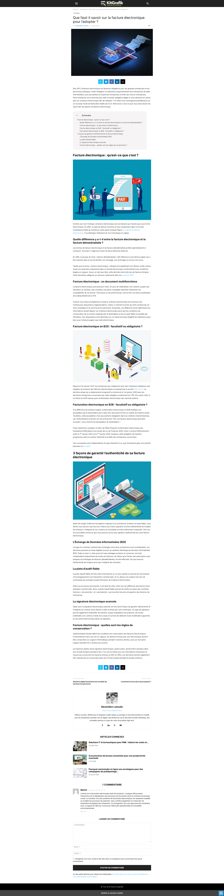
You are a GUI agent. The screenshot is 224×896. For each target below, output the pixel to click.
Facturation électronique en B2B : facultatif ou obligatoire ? (102, 131)
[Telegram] (106, 81)
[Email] (122, 81)
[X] (100, 81)
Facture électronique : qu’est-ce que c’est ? (93, 120)
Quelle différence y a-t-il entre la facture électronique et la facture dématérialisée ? (111, 122)
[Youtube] (120, 725)
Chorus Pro (138, 389)
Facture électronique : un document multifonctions (99, 125)
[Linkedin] (117, 81)
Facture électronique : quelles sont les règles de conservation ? (103, 145)
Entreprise (83, 9)
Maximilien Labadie (82, 26)
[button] (76, 3)
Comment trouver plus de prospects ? (136, 682)
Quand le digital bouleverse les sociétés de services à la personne (90, 683)
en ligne (87, 446)
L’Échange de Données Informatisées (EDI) (96, 137)
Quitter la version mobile (112, 893)
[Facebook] (111, 81)
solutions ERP (127, 275)
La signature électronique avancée (93, 142)
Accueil (75, 9)
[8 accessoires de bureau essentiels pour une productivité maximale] (80, 760)
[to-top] (221, 892)
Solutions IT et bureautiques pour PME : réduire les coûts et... (119, 742)
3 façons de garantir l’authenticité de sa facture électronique (100, 134)
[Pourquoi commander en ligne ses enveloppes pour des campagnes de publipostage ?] (80, 773)
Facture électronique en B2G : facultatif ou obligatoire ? (100, 128)
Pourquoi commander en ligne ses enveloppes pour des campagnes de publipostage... (116, 770)
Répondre (83, 811)
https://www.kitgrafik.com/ (112, 710)
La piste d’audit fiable (88, 139)
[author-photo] (112, 704)
